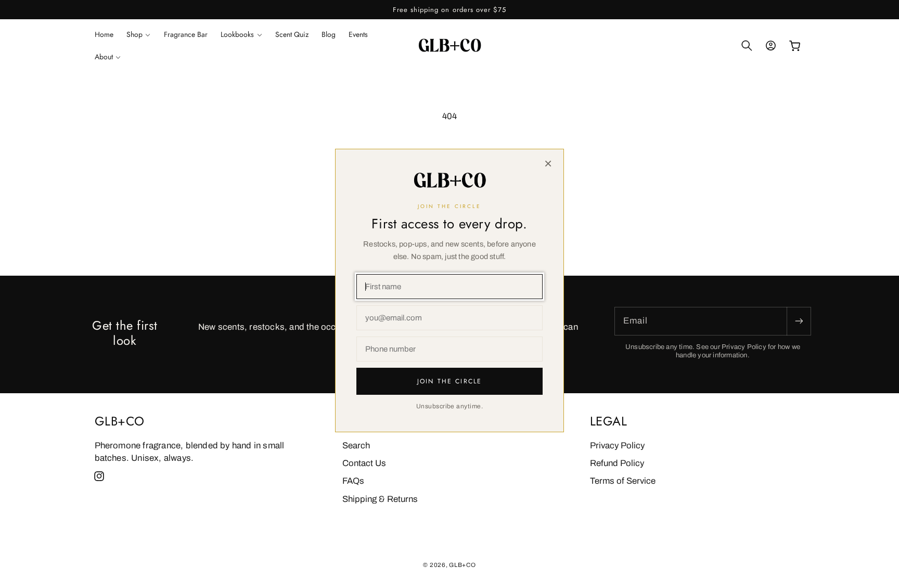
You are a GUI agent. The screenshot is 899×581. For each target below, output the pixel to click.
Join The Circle (449, 381)
